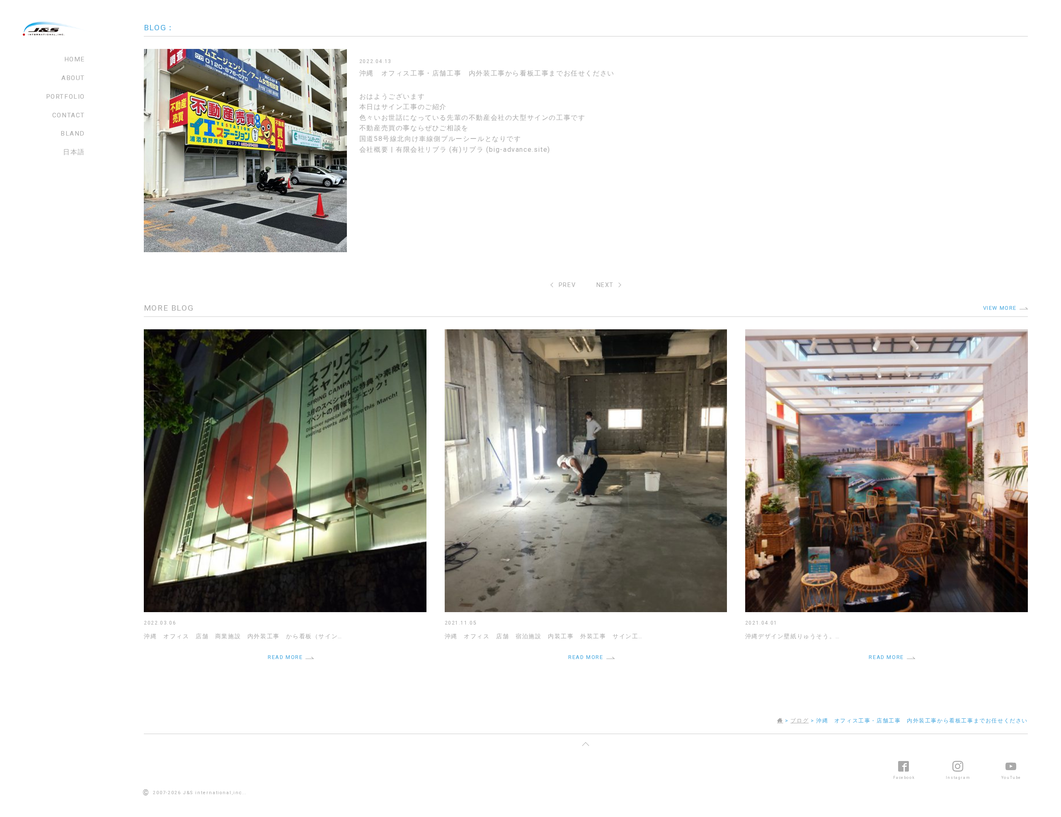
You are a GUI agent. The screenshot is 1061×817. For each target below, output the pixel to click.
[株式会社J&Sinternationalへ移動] (780, 720)
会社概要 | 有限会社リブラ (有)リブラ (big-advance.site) (454, 149)
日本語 (74, 152)
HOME (74, 59)
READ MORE (285, 657)
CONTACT (68, 115)
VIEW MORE (1000, 308)
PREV (567, 285)
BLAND (73, 133)
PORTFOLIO (65, 96)
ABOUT (73, 78)
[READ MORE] (285, 334)
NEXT (605, 285)
